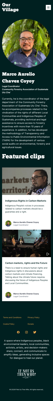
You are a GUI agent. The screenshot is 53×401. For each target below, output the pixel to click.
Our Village (10, 7)
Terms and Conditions (12, 317)
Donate (31, 324)
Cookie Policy (8, 324)
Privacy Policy (33, 317)
